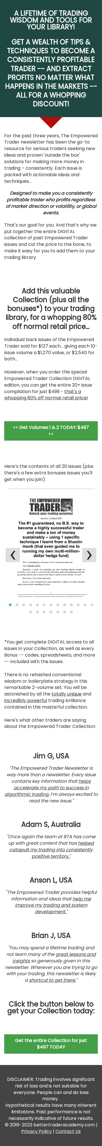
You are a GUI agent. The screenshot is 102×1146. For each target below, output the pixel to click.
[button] (10, 605)
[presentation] (13, 555)
